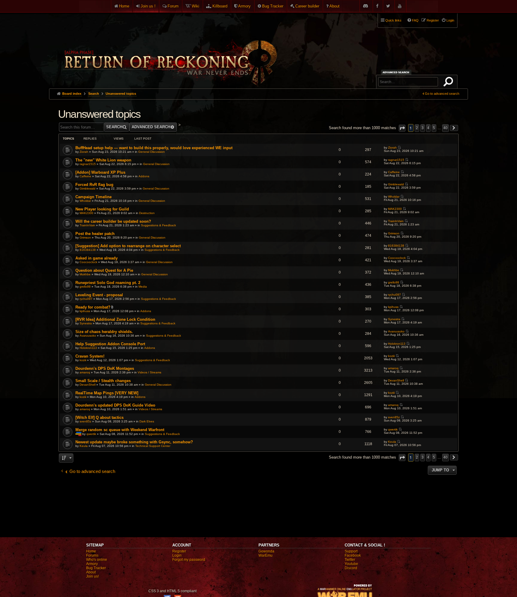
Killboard (219, 6)
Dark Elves (146, 421)
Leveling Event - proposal (99, 295)
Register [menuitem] (433, 20)
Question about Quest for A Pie (104, 270)
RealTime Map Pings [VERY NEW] (106, 393)
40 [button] (445, 128)
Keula (84, 446)
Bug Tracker (272, 6)
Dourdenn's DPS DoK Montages (104, 368)
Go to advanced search (442, 93)
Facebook (353, 555)
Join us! (92, 576)
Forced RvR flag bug (94, 184)
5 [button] (434, 128)
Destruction (147, 213)
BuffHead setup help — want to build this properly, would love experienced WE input (153, 148)
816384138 (88, 249)
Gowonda (266, 551)
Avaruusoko (88, 335)
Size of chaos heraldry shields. (104, 331)
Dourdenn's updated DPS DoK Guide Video (115, 405)
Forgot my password (188, 560)
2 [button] (417, 128)
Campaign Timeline (93, 197)
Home (124, 6)
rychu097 (86, 298)
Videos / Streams (149, 372)
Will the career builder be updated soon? (113, 221)
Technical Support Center (152, 446)
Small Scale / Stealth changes (103, 380)
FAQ (415, 20)
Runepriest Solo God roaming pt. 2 (107, 282)
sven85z (85, 421)
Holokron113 (88, 347)
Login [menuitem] (450, 20)
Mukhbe (85, 274)
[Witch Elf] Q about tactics (99, 417)
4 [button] (428, 128)
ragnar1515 (88, 164)
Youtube (351, 564)
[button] (402, 128)
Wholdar (85, 200)
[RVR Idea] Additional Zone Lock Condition (115, 319)
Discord (351, 568)
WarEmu (265, 555)
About (334, 6)
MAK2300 (86, 213)
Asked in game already (96, 258)
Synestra (86, 323)
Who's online (96, 560)
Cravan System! (89, 356)
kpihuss (85, 311)
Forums (92, 555)
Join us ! (148, 6)
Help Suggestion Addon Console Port (110, 344)
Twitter (350, 560)
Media (143, 286)
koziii (83, 360)
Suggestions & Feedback (158, 225)
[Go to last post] (399, 147)
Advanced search (397, 72)
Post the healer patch (95, 233)
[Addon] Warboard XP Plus (100, 172)
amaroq (85, 372)
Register (179, 551)
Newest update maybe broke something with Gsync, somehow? (134, 442)
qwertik (91, 434)
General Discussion (151, 151)
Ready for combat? (92, 307)
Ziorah (84, 151)
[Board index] (169, 48)
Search (449, 83)
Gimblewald (87, 188)
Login (177, 555)
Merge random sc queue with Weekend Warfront (119, 429)
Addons (144, 176)
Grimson (85, 237)
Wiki (195, 6)
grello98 (85, 286)
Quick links (393, 20)
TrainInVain (87, 225)
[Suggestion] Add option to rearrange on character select (128, 246)
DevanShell (87, 384)
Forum (173, 6)
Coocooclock (88, 262)
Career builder (307, 6)
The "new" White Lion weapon (103, 160)
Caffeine (85, 176)
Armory (244, 6)
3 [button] (423, 128)
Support (351, 551)
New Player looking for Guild (102, 209)
